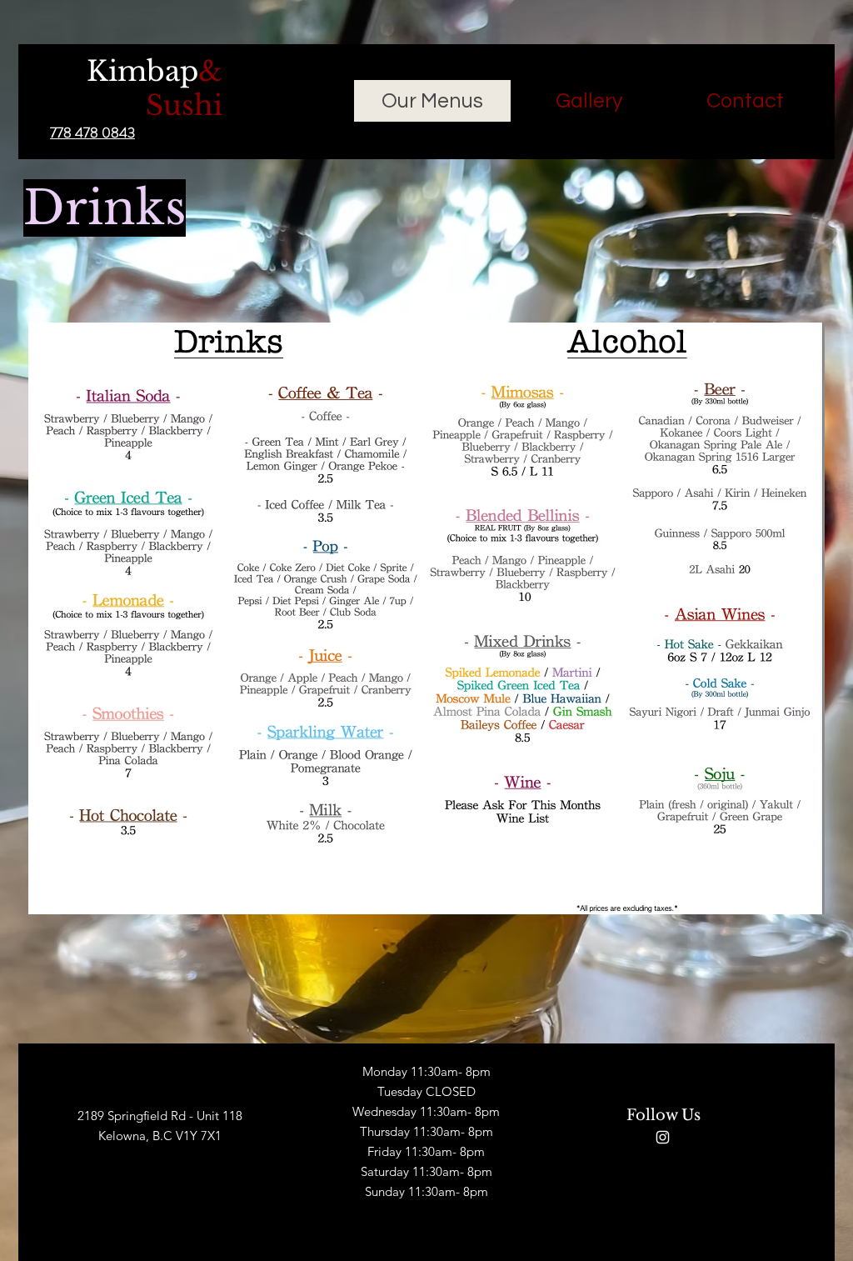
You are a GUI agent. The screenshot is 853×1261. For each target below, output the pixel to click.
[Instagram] (662, 1137)
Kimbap (154, 88)
